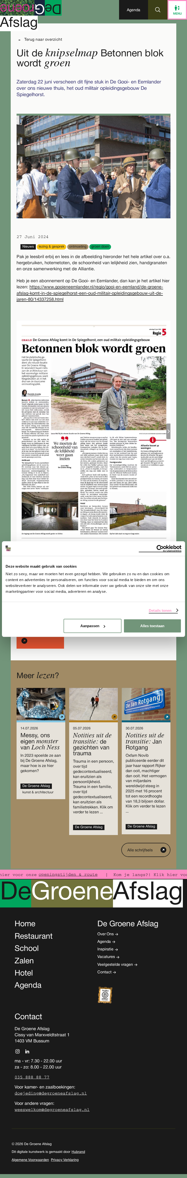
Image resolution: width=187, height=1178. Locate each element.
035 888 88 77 (32, 1077)
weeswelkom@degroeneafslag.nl (52, 1109)
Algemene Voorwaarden (30, 1160)
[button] (133, 10)
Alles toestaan (152, 626)
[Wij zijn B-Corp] (112, 995)
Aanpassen (89, 626)
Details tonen (160, 610)
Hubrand (78, 1152)
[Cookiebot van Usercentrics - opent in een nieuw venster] (160, 548)
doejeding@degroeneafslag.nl (51, 1093)
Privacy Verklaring (65, 1160)
